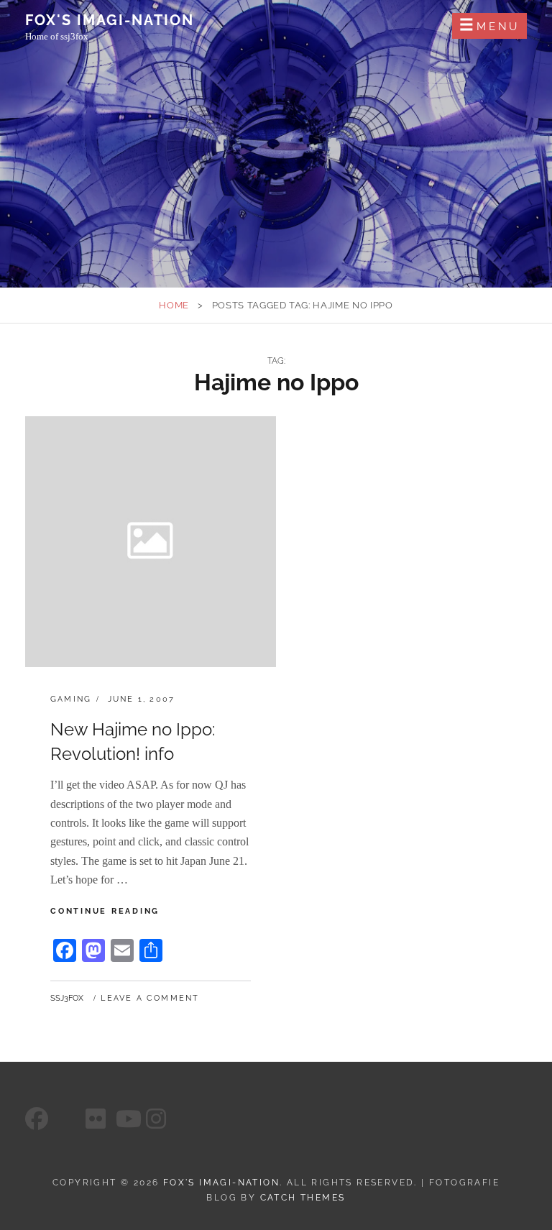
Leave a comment (150, 998)
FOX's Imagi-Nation (109, 20)
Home (174, 305)
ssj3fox (66, 998)
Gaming (70, 699)
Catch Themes (303, 1198)
